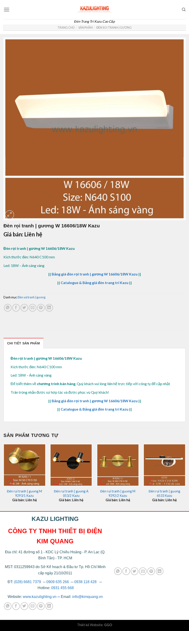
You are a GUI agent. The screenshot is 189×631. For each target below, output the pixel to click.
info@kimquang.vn (87, 597)
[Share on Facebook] (16, 308)
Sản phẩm (85, 27)
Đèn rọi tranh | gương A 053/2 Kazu (71, 493)
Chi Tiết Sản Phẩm (23, 343)
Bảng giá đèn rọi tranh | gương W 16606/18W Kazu (95, 274)
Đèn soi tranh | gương (114, 27)
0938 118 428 (85, 582)
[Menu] (6, 9)
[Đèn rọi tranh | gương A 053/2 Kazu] (71, 465)
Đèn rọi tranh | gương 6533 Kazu (164, 493)
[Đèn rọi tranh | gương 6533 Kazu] (164, 465)
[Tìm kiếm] (184, 9)
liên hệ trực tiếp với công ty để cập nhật (138, 383)
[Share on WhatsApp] (8, 308)
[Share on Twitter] (24, 308)
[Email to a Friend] (32, 308)
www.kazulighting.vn (39, 597)
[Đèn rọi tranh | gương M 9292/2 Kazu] (118, 465)
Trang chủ (65, 27)
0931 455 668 (62, 588)
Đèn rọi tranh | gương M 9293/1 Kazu (24, 493)
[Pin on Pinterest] (41, 308)
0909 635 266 (57, 582)
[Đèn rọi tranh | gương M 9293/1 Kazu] (24, 465)
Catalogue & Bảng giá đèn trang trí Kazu (94, 282)
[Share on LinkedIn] (49, 308)
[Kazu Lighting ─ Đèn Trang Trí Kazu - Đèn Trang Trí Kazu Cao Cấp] (94, 8)
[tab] (23, 343)
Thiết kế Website (90, 625)
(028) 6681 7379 (28, 582)
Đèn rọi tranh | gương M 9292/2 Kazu (117, 493)
